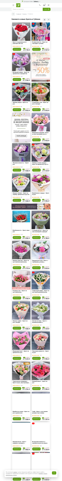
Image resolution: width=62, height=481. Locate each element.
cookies (15, 472)
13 (20, 325)
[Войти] (48, 5)
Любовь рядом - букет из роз (20, 103)
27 (21, 294)
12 (20, 445)
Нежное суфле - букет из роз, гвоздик (20, 321)
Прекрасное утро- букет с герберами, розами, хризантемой (40, 261)
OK (54, 473)
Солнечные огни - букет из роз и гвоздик (40, 103)
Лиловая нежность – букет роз (21, 163)
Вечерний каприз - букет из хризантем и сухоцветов (21, 73)
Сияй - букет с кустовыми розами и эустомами (40, 412)
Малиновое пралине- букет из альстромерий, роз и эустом (40, 133)
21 (40, 197)
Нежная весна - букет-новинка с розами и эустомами (19, 442)
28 (21, 167)
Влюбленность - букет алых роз (21, 231)
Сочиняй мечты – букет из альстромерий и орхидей (40, 231)
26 (21, 46)
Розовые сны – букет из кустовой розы (20, 291)
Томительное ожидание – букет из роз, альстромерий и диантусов (21, 382)
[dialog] (40, 5)
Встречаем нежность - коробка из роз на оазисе (39, 442)
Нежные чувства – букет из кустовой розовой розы (21, 261)
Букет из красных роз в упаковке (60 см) (19, 43)
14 (20, 76)
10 (21, 234)
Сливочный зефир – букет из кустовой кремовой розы (40, 291)
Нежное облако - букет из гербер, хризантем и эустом (21, 194)
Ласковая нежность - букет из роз (40, 352)
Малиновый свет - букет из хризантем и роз (21, 352)
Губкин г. (36, 1)
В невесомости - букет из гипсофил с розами (39, 43)
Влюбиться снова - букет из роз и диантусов (21, 412)
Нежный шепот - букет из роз (39, 382)
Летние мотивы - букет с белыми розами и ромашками (39, 321)
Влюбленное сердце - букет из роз (40, 194)
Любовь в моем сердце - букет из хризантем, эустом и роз (40, 163)
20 (40, 46)
